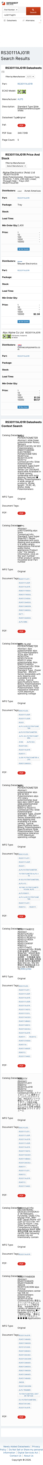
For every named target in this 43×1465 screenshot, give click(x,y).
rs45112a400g (25, 618)
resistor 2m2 (24, 1404)
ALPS (20, 99)
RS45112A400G (25, 602)
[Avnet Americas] (21, 191)
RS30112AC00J (25, 1029)
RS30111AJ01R (23, 198)
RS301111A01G (24, 1009)
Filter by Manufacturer (15, 76)
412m (21, 742)
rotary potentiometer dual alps (28, 888)
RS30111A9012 (24, 1025)
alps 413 (22, 883)
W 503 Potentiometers (29, 880)
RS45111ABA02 (24, 1021)
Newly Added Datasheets (16, 1446)
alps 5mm (23, 622)
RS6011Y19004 (25, 591)
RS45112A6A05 (25, 1363)
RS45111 (22, 754)
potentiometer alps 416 (29, 875)
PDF (21, 125)
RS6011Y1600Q (25, 594)
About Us (28, 1455)
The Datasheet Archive (10, 3)
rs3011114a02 (24, 1056)
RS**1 (21, 614)
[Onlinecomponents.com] (21, 345)
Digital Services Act (28, 1452)
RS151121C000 (24, 1347)
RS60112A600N (25, 606)
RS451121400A (24, 598)
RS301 (21, 722)
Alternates (30, 20)
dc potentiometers (27, 1400)
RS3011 (22, 866)
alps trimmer (25, 1390)
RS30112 (32, 1037)
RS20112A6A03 (25, 1351)
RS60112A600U (25, 610)
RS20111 (32, 907)
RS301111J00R (24, 718)
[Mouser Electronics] (21, 261)
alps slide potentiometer (29, 727)
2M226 (21, 1382)
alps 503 (31, 742)
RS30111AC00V (25, 1017)
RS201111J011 (24, 579)
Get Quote (24, 249)
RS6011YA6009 (25, 1343)
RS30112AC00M (25, 1359)
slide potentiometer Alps (29, 758)
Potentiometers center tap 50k (29, 1395)
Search (33, 12)
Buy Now (24, 407)
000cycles (23, 711)
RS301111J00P (24, 583)
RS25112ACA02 (25, 1355)
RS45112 (22, 1182)
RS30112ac (23, 746)
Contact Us (15, 1455)
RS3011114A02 (24, 1186)
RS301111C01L (24, 1013)
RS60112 (22, 907)
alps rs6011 (24, 893)
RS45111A (22, 1045)
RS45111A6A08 (25, 1339)
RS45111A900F (24, 1048)
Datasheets (11, 20)
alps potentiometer (28, 732)
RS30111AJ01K (24, 1005)
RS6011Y (22, 1167)
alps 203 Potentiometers (29, 737)
